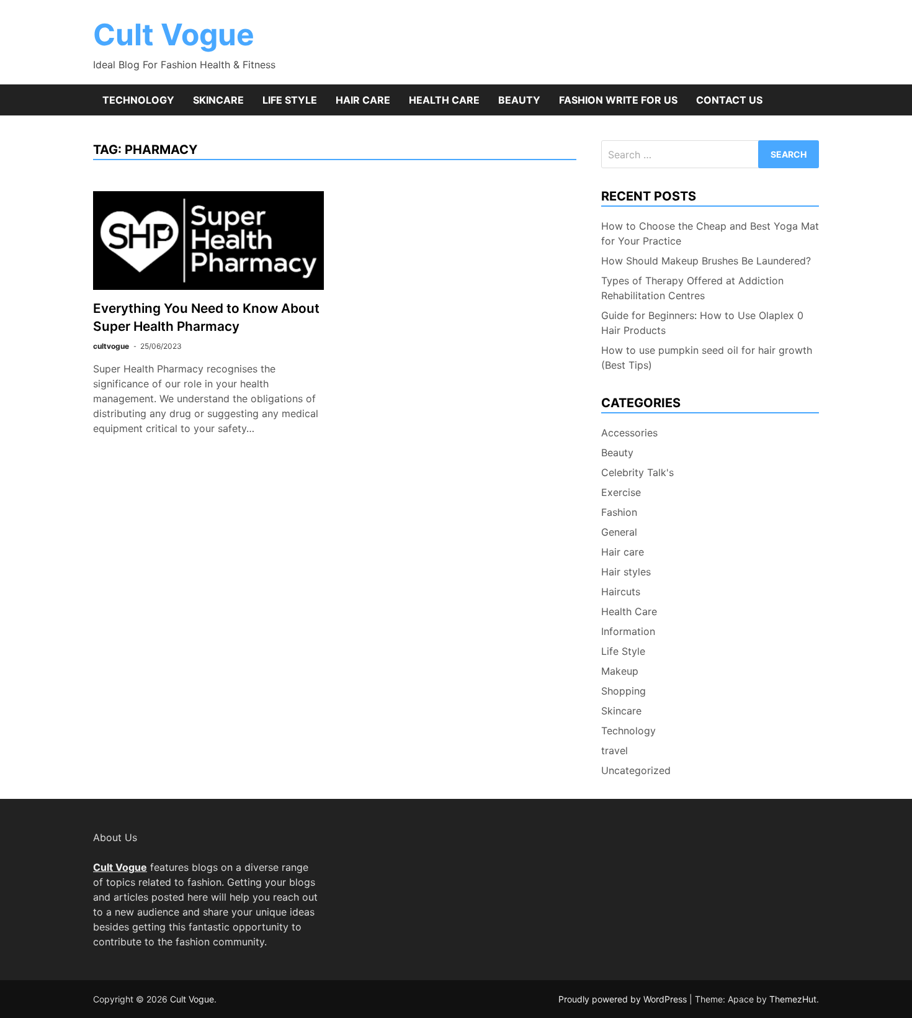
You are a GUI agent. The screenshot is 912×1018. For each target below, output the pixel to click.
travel (614, 750)
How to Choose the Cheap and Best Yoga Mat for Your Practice (710, 233)
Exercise (621, 492)
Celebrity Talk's (637, 472)
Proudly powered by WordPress (623, 999)
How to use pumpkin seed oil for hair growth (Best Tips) (706, 357)
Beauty (519, 100)
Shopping (623, 691)
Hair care (363, 100)
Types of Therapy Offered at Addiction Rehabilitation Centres (692, 288)
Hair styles (626, 571)
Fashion (619, 512)
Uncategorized (636, 770)
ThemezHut (792, 999)
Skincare (218, 100)
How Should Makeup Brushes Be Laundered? (706, 260)
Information (628, 631)
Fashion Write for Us (618, 100)
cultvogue (111, 346)
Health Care (444, 100)
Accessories (629, 432)
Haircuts (620, 591)
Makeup (619, 671)
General (619, 532)
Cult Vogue (173, 34)
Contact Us (729, 100)
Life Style (289, 100)
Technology (138, 100)
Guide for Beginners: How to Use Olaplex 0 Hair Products (702, 322)
